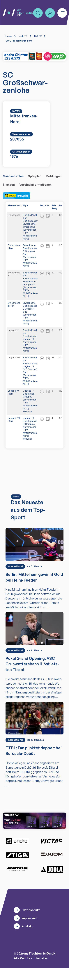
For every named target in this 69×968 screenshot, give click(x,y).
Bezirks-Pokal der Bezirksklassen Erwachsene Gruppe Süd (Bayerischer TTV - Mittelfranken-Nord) (30, 227)
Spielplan (34, 176)
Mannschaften (13, 176)
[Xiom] (51, 854)
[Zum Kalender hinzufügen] (48, 216)
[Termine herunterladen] (42, 216)
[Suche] (38, 13)
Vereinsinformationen (35, 184)
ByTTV (38, 36)
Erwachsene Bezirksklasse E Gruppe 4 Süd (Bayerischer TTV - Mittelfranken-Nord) (30, 313)
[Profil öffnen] (50, 13)
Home (9, 36)
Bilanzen (9, 184)
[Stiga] (17, 855)
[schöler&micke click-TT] (34, 56)
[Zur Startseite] (18, 12)
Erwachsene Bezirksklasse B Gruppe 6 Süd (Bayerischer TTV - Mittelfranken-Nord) (30, 255)
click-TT (23, 36)
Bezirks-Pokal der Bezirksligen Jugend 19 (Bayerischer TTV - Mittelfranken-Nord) (30, 340)
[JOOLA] (51, 869)
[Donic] (17, 869)
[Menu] (62, 13)
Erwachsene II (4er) (14, 304)
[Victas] (51, 841)
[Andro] (17, 841)
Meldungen (53, 176)
